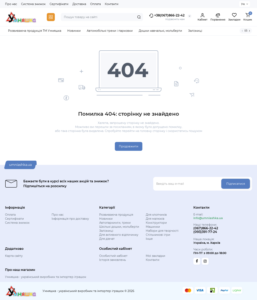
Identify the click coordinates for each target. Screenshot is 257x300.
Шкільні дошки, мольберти (119, 227)
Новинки (106, 218)
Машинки (153, 227)
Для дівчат (107, 239)
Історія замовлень (112, 260)
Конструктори (156, 222)
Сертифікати (59, 4)
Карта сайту (14, 256)
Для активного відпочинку (118, 235)
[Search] (139, 17)
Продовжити (128, 146)
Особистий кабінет (113, 256)
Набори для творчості (162, 231)
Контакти (111, 4)
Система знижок (33, 4)
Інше (149, 239)
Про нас (11, 4)
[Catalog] (51, 17)
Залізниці (106, 231)
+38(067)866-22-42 (169, 15)
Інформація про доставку (70, 218)
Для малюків (155, 218)
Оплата (95, 4)
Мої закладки (155, 256)
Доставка (79, 4)
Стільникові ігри (158, 235)
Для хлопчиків (156, 214)
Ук (243, 4)
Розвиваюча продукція (116, 214)
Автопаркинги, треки (115, 222)
